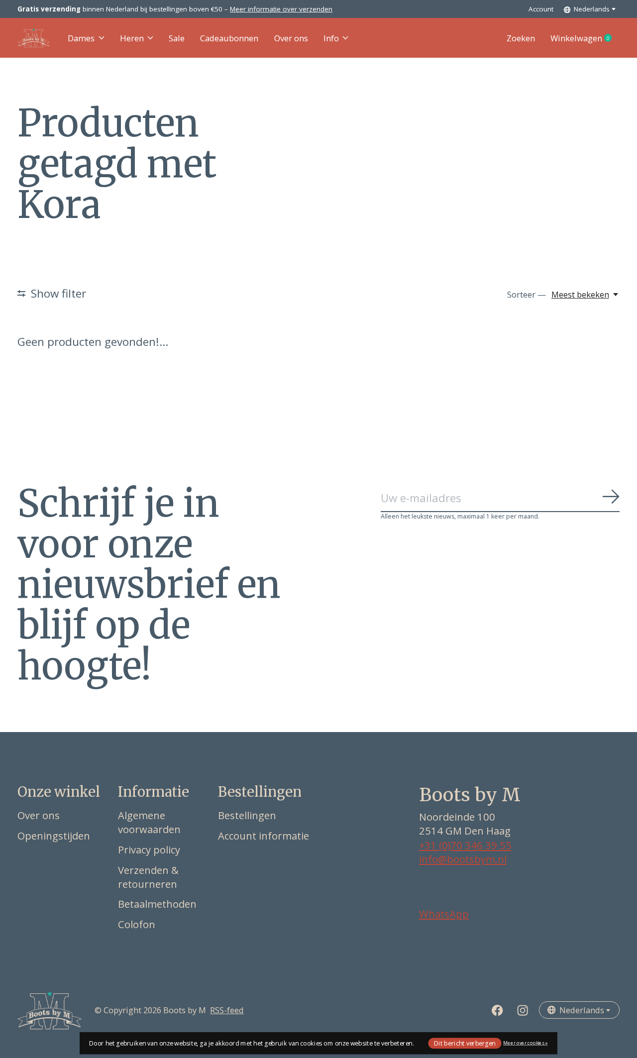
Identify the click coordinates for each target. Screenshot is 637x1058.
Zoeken (521, 38)
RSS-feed (227, 1010)
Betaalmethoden (157, 904)
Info (331, 38)
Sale (177, 38)
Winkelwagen (585, 38)
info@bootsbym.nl (463, 859)
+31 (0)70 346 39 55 (465, 845)
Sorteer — (526, 294)
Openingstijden (53, 836)
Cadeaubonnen (229, 38)
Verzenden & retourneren (148, 877)
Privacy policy (149, 849)
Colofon (136, 924)
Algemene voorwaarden (149, 822)
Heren (132, 38)
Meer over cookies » (525, 1043)
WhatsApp (444, 914)
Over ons (291, 38)
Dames (81, 38)
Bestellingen (247, 815)
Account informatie (263, 836)
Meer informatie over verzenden (281, 8)
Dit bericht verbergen (465, 1043)
